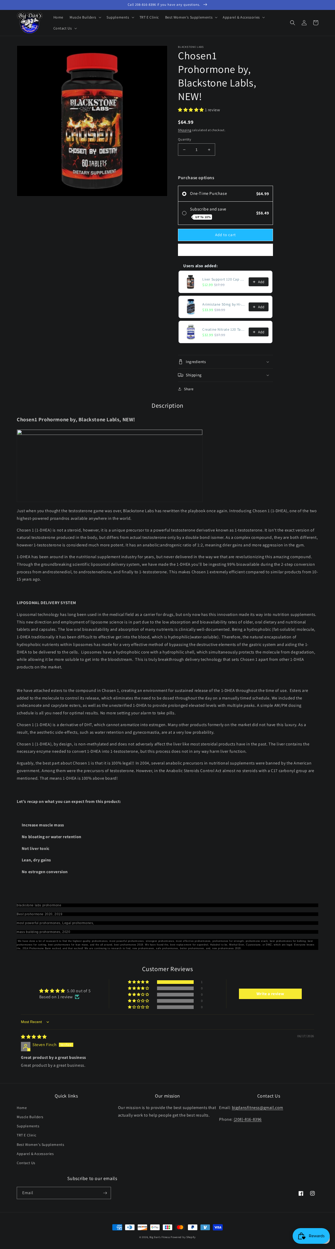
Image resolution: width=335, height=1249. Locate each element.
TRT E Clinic (26, 1135)
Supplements (28, 1126)
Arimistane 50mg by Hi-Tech (223, 304)
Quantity (184, 139)
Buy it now (226, 249)
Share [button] (189, 389)
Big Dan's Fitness (159, 1237)
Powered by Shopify (183, 1237)
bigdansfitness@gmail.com (257, 1107)
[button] (84, 17)
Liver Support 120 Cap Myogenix (223, 279)
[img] (34, 1037)
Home (22, 1107)
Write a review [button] (270, 993)
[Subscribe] (105, 1193)
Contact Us (26, 1162)
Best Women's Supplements (40, 1144)
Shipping (184, 130)
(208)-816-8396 (248, 1119)
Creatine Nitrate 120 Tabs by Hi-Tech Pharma (223, 329)
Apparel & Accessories (35, 1153)
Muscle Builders (30, 1116)
